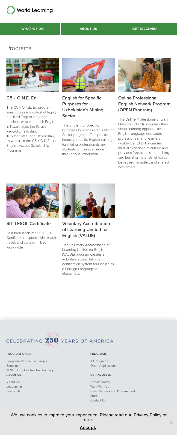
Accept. (88, 427)
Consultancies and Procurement (112, 391)
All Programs (99, 361)
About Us (13, 382)
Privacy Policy (148, 414)
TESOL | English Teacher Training (29, 370)
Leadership (14, 387)
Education (13, 366)
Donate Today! (100, 382)
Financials (13, 391)
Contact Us (98, 400)
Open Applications (103, 366)
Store (94, 396)
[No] (171, 422)
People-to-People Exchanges (26, 361)
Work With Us (99, 387)
